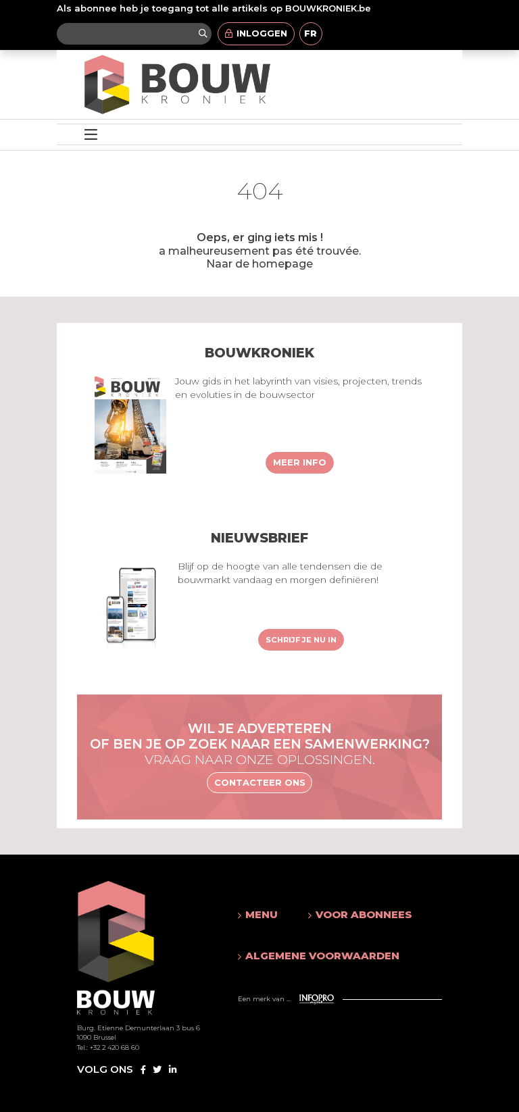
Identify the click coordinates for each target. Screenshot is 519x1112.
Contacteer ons (259, 782)
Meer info (299, 462)
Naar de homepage (259, 263)
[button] (259, 914)
